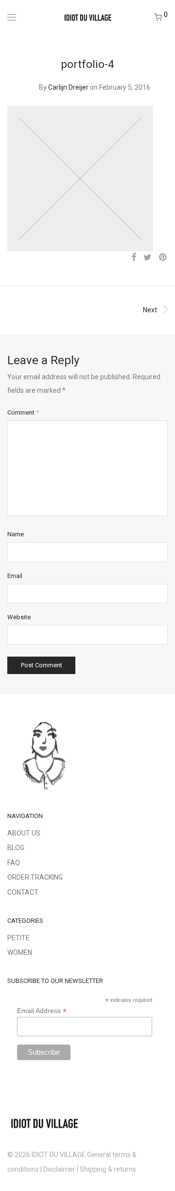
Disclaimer (59, 1169)
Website (19, 617)
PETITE (18, 938)
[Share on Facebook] (133, 257)
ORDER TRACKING (35, 877)
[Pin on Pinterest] (163, 257)
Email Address (42, 1010)
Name (15, 534)
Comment (23, 412)
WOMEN (19, 952)
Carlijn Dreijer (68, 87)
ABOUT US (23, 833)
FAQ (13, 863)
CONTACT (22, 892)
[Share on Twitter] (147, 257)
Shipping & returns (109, 1169)
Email (14, 575)
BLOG (15, 848)
